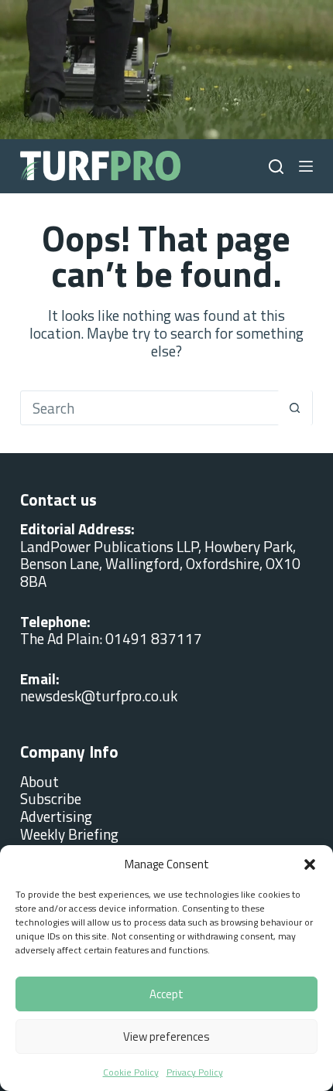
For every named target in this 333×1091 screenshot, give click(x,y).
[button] (310, 864)
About (39, 781)
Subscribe (50, 798)
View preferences (166, 1036)
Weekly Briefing (69, 834)
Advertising (56, 816)
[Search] (276, 166)
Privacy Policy (194, 1072)
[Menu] (306, 166)
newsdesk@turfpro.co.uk (98, 695)
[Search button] (294, 407)
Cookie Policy (131, 1072)
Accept (166, 994)
